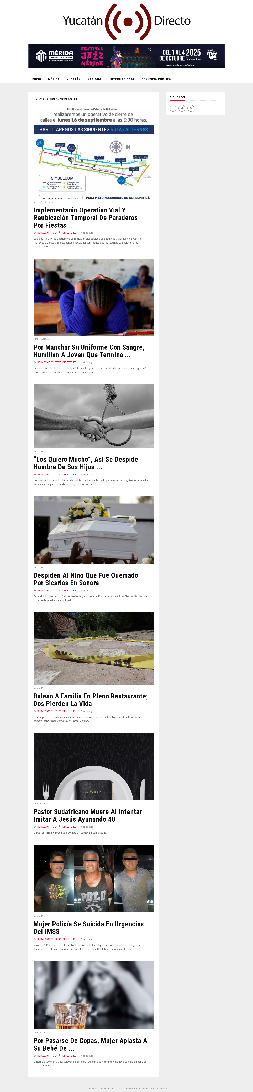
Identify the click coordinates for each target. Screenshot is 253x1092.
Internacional (122, 79)
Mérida (54, 79)
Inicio (36, 79)
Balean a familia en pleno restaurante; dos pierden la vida (91, 700)
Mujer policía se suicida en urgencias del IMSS (89, 928)
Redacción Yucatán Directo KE (56, 232)
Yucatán (74, 79)
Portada (49, 202)
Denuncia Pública (156, 79)
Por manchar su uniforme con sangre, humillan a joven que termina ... (89, 351)
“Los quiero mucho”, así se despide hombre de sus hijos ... (86, 463)
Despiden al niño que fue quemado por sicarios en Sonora (86, 579)
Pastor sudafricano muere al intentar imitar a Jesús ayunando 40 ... (88, 815)
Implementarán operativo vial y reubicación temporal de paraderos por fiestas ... (86, 217)
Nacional (95, 79)
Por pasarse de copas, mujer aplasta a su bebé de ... (90, 1044)
